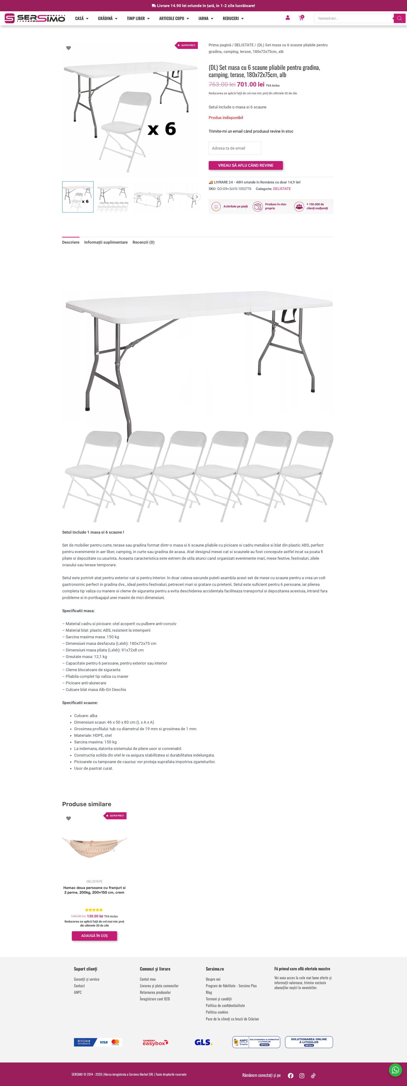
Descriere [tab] (70, 242)
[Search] (400, 18)
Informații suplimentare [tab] (106, 242)
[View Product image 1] (78, 197)
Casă (79, 18)
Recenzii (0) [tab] (144, 242)
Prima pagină (220, 45)
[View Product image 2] (112, 197)
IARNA (203, 18)
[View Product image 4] (182, 197)
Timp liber (136, 18)
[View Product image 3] (147, 197)
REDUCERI (231, 18)
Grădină (105, 18)
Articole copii (171, 18)
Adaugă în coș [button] (94, 936)
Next (196, 196)
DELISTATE (244, 45)
